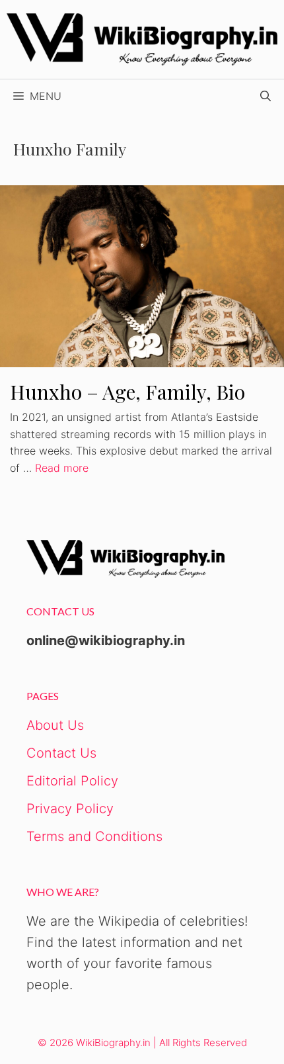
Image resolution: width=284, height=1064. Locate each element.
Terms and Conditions (94, 836)
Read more (62, 467)
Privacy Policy (70, 809)
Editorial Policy (72, 781)
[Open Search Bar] (265, 95)
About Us (55, 725)
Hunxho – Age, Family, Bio (127, 391)
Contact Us (61, 753)
